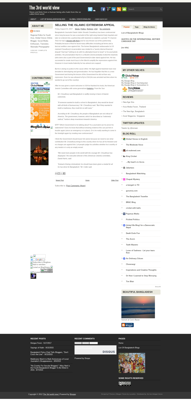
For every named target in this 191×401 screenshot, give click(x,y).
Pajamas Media (132, 214)
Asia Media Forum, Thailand (134, 107)
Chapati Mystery (133, 179)
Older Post (114, 180)
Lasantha (132, 394)
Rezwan (36, 31)
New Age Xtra (128, 102)
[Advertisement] (39, 64)
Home (87, 180)
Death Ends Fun (133, 233)
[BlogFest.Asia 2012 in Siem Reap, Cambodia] (40, 128)
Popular (127, 27)
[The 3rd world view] (40, 262)
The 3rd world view (44, 7)
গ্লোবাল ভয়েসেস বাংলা (101, 19)
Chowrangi (130, 264)
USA (95, 29)
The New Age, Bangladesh (133, 111)
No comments (105, 29)
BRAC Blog (131, 202)
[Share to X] (61, 173)
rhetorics (90, 88)
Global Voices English (80, 19)
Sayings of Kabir (37, 348)
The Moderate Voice (134, 145)
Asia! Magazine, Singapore (134, 116)
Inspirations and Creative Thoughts (141, 270)
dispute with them (73, 41)
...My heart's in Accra (135, 162)
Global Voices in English (137, 139)
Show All (158, 286)
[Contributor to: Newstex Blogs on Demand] (40, 135)
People (78, 343)
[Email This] (56, 173)
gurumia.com (132, 191)
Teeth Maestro (132, 245)
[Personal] (35, 272)
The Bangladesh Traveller (137, 196)
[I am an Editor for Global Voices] (40, 86)
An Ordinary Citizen (134, 258)
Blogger (73, 394)
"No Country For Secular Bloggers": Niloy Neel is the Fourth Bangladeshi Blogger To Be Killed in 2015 (50, 368)
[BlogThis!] (58, 173)
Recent (86, 343)
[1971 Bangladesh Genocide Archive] (140, 65)
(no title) (124, 48)
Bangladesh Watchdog (135, 173)
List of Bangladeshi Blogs (52, 19)
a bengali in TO (132, 185)
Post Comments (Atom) (75, 186)
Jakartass (130, 168)
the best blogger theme (155, 394)
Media (77, 29)
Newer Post (60, 180)
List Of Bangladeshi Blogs (129, 348)
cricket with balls (133, 208)
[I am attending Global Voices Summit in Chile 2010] (40, 102)
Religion (90, 29)
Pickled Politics (133, 219)
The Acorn (130, 239)
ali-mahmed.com (133, 150)
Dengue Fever (36, 343)
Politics (83, 29)
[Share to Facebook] (64, 173)
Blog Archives (149, 27)
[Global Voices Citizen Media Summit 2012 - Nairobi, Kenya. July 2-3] (40, 122)
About (33, 19)
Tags (137, 27)
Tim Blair (130, 281)
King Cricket (131, 156)
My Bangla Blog (127, 81)
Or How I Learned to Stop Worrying (141, 276)
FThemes (112, 394)
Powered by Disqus (82, 358)
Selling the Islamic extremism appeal (85, 25)
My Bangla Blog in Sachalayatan (134, 83)
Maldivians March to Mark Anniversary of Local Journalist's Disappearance (49, 360)
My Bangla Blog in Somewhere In (134, 85)
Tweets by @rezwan (129, 128)
